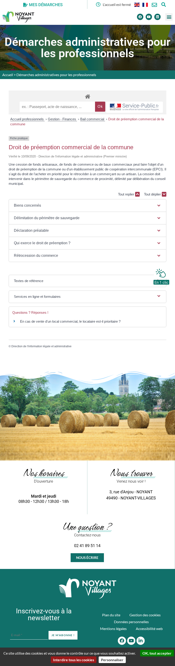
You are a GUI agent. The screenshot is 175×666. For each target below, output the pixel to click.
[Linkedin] (157, 17)
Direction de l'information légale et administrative (41, 346)
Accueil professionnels (27, 119)
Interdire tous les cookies (73, 660)
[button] (169, 17)
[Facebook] (140, 17)
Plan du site (111, 615)
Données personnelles (131, 622)
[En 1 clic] (161, 275)
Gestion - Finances (62, 119)
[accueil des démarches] (87, 96)
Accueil (7, 74)
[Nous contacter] (154, 5)
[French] (145, 4)
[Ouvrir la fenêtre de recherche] (163, 4)
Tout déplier (153, 194)
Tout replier (126, 194)
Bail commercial (92, 119)
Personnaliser (112, 660)
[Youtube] (149, 17)
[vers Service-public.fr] (134, 107)
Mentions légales (113, 628)
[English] (137, 4)
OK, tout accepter (157, 653)
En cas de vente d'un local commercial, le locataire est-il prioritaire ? (70, 321)
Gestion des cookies (145, 615)
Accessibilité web (149, 628)
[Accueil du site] (87, 588)
